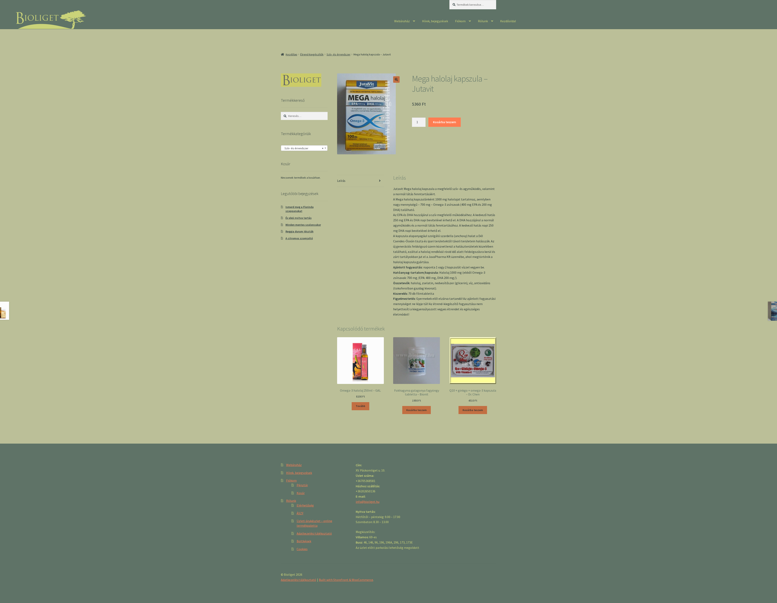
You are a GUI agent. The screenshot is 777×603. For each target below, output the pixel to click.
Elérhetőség (305, 505)
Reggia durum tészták (299, 231)
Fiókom (460, 21)
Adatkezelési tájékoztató (314, 533)
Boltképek (304, 541)
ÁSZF (300, 513)
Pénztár (302, 485)
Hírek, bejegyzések (435, 21)
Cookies (302, 549)
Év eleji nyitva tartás (299, 218)
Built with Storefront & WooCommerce (346, 580)
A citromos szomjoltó (299, 238)
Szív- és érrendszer (338, 54)
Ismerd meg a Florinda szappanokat (300, 209)
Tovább (360, 406)
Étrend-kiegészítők (312, 54)
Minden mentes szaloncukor (303, 225)
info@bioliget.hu (367, 502)
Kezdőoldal (508, 21)
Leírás (341, 181)
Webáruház (402, 21)
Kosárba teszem (444, 122)
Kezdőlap (291, 54)
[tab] (360, 181)
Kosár (301, 493)
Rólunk (483, 21)
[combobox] (304, 148)
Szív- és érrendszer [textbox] (303, 148)
